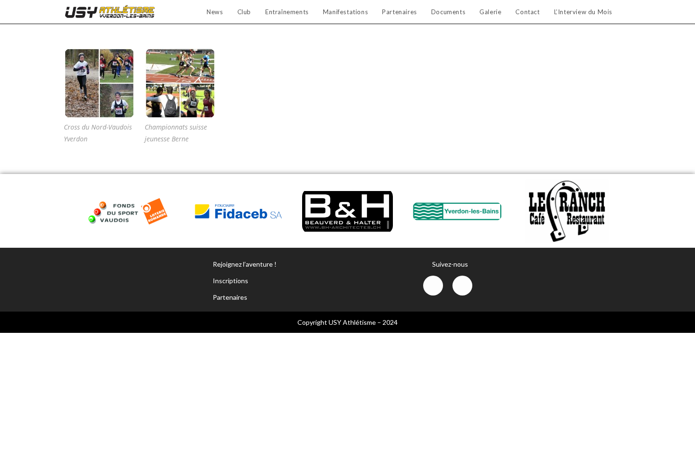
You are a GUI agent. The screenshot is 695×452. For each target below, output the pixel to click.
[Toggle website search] (628, 12)
